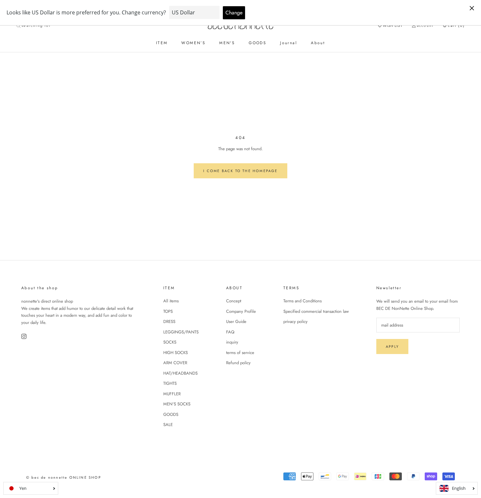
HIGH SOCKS (175, 352)
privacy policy (295, 321)
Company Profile (241, 311)
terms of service (240, 352)
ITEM (162, 43)
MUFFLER (172, 394)
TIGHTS (170, 383)
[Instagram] (24, 336)
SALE (168, 424)
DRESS (169, 321)
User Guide (236, 321)
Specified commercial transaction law (316, 311)
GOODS (257, 43)
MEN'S (227, 43)
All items (171, 301)
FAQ (230, 332)
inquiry (232, 342)
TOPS (168, 311)
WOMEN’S (193, 43)
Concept (233, 301)
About (318, 43)
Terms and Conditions (302, 301)
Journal (288, 43)
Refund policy (238, 363)
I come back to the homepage (240, 170)
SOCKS (169, 342)
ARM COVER (175, 363)
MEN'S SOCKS (176, 404)
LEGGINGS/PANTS (181, 332)
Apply (392, 346)
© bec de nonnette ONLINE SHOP (63, 477)
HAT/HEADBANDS (180, 373)
